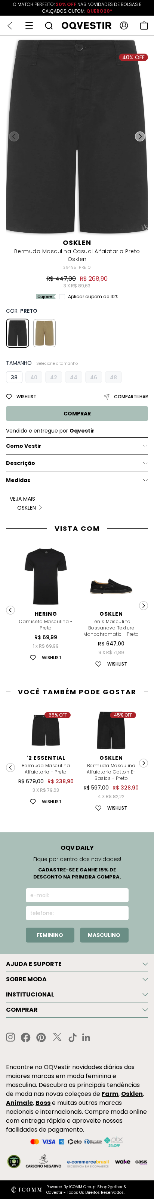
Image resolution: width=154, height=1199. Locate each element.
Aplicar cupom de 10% (93, 297)
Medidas (18, 480)
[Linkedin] (86, 1037)
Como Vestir (23, 446)
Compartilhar (131, 396)
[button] (140, 136)
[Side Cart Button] (144, 25)
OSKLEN (77, 242)
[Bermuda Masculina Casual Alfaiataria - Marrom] (44, 333)
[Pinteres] (41, 1037)
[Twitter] (57, 1037)
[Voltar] (9, 25)
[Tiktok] (72, 1037)
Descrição (20, 463)
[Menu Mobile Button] (29, 25)
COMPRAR (77, 413)
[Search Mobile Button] (49, 25)
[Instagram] (10, 1037)
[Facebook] (26, 1037)
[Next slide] (143, 605)
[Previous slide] (10, 610)
